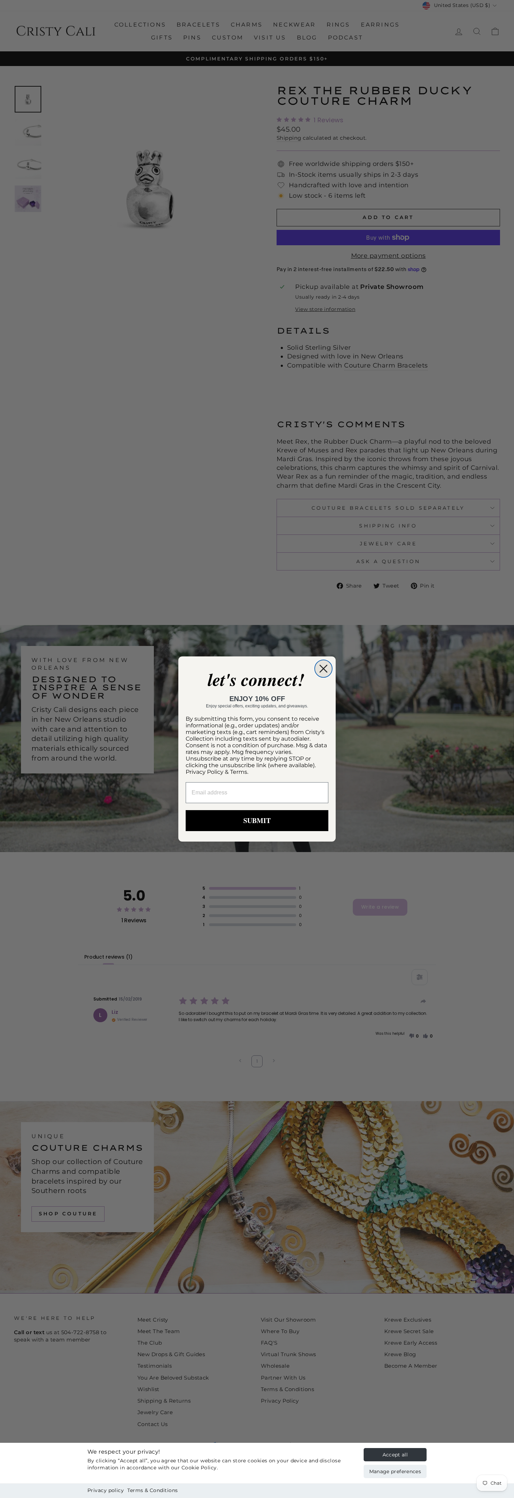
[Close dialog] (323, 668)
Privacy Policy (204, 772)
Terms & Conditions (152, 1490)
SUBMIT (257, 820)
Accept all (395, 1455)
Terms (238, 772)
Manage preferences (395, 1471)
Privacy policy (105, 1490)
